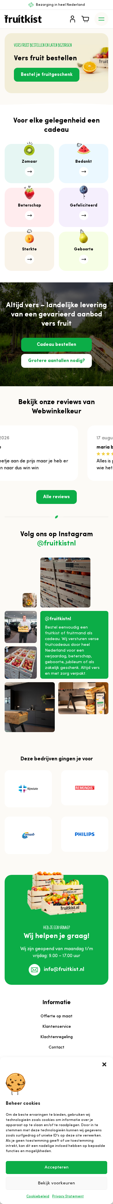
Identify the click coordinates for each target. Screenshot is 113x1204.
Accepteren (57, 1167)
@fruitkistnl (56, 543)
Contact (56, 1047)
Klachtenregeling (56, 1037)
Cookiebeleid (37, 1196)
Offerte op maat (56, 1016)
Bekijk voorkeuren (56, 1183)
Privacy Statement (68, 1196)
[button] (104, 1064)
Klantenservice (56, 1027)
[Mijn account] (72, 19)
